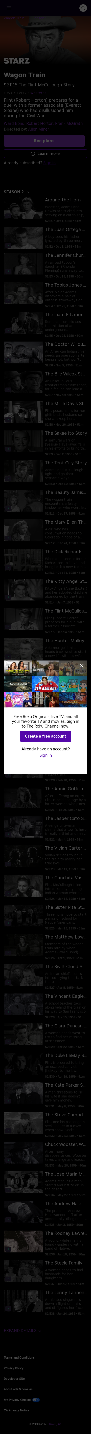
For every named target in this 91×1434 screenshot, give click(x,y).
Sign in (45, 755)
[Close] (82, 666)
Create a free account (45, 736)
